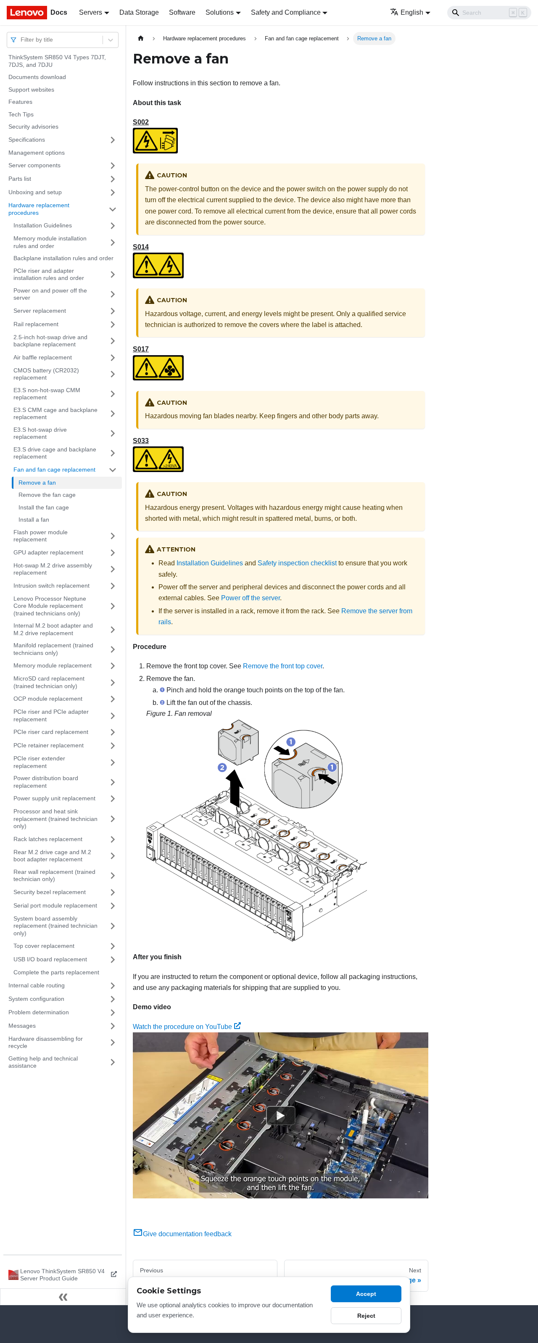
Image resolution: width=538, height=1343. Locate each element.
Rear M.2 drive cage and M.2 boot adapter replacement (52, 856)
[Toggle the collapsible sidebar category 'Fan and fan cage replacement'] (112, 470)
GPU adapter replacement (48, 552)
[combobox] (21, 40)
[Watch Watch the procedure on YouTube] (280, 1115)
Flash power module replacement (40, 536)
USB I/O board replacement (50, 959)
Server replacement (39, 310)
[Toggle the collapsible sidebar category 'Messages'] (112, 1026)
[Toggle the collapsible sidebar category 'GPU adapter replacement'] (112, 552)
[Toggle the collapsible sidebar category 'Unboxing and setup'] (112, 192)
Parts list (19, 178)
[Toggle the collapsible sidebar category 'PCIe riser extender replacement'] (112, 762)
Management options (36, 152)
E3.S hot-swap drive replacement (40, 433)
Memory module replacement (52, 665)
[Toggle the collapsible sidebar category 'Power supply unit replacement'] (112, 798)
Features (20, 101)
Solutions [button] (220, 12)
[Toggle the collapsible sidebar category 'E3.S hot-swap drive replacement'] (112, 433)
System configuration (36, 998)
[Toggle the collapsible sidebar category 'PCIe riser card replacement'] (112, 732)
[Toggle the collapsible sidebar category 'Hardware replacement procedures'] (112, 209)
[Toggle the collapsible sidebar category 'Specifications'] (112, 140)
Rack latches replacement (47, 839)
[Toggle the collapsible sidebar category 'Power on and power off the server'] (112, 294)
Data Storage (139, 12)
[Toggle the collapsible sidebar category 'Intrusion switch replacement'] (112, 586)
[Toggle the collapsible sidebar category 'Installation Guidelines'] (112, 225)
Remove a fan (37, 482)
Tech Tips (21, 114)
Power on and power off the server (50, 294)
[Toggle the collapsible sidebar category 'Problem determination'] (112, 1012)
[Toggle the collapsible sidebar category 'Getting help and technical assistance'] (112, 1062)
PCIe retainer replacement (48, 745)
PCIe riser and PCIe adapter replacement (51, 715)
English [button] (412, 12)
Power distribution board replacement (45, 782)
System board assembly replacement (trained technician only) (55, 926)
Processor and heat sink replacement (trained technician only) (55, 818)
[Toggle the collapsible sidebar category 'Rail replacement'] (112, 324)
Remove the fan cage (47, 494)
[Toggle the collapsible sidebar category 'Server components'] (112, 165)
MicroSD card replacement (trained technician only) (48, 682)
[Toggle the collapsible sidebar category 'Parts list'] (112, 179)
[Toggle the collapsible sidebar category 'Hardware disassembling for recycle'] (112, 1043)
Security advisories (33, 126)
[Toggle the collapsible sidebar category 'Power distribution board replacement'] (112, 782)
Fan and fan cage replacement (54, 469)
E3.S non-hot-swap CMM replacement (46, 394)
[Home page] (141, 38)
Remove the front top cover (282, 666)
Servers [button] (90, 12)
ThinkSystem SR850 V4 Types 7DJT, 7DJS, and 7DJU (57, 61)
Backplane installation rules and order (63, 258)
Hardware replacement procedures (38, 209)
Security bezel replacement (49, 892)
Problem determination (38, 1012)
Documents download (37, 77)
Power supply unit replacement (54, 798)
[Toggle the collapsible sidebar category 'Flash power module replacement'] (112, 536)
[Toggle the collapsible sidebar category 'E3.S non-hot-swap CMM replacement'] (112, 394)
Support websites (31, 89)
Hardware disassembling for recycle (45, 1042)
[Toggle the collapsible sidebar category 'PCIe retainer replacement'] (112, 745)
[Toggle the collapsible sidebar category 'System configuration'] (112, 999)
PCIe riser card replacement (50, 731)
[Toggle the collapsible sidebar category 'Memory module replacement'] (112, 666)
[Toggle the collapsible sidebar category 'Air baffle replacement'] (112, 357)
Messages (22, 1025)
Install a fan (33, 519)
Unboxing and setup (35, 192)
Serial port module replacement (55, 905)
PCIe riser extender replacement (39, 762)
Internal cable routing (36, 985)
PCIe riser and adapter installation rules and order (48, 274)
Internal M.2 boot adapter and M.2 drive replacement (53, 629)
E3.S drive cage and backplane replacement (54, 453)
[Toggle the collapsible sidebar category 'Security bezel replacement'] (112, 892)
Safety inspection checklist (297, 563)
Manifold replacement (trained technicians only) (53, 649)
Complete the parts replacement (56, 972)
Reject (366, 1315)
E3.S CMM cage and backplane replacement (55, 413)
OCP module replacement (47, 698)
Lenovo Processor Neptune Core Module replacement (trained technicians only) (49, 606)
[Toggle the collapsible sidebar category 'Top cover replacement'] (112, 946)
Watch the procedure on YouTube (182, 1026)
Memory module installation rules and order (50, 242)
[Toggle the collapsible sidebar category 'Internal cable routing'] (112, 985)
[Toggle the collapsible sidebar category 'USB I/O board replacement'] (112, 959)
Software (182, 12)
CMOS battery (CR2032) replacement (46, 374)
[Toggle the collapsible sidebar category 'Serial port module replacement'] (112, 906)
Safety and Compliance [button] (286, 12)
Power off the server (250, 598)
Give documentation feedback (187, 1233)
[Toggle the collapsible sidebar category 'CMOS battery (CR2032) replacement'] (112, 374)
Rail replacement (35, 324)
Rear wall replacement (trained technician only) (54, 875)
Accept (366, 1293)
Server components (34, 165)
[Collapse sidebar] (63, 1296)
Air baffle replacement (42, 357)
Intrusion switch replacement (51, 585)
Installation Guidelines (42, 225)
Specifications (26, 139)
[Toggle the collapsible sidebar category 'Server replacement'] (112, 311)
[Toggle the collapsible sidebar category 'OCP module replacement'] (112, 699)
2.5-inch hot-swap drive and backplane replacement (50, 341)
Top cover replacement (43, 945)
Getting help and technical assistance (43, 1062)
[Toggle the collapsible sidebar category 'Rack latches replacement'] (112, 839)
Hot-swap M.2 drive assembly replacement (52, 569)
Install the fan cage (43, 507)
